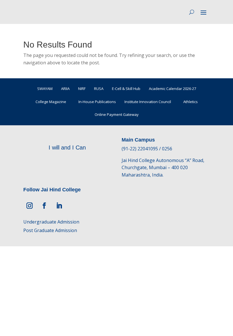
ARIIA (65, 88)
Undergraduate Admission (51, 222)
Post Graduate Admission (50, 230)
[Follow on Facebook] (44, 205)
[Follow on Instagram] (29, 205)
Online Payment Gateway (117, 114)
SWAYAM (45, 88)
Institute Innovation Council (147, 101)
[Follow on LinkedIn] (59, 205)
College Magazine (51, 101)
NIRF (82, 88)
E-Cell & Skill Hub (126, 88)
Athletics (190, 101)
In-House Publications (97, 101)
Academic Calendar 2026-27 (172, 88)
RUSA (98, 88)
